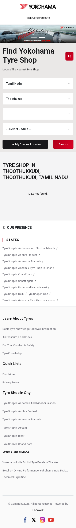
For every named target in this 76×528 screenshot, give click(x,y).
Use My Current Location (25, 144)
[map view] (69, 56)
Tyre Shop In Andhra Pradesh (20, 254)
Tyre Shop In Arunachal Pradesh (22, 261)
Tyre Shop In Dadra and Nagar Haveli (25, 287)
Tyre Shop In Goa (37, 294)
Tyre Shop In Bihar (41, 267)
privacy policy (11, 382)
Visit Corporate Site (38, 17)
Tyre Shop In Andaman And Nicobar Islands (29, 403)
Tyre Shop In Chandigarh (17, 274)
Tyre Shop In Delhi (13, 294)
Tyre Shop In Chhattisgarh (18, 280)
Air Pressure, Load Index (17, 337)
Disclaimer (9, 374)
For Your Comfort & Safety (18, 345)
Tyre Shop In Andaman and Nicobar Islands (29, 248)
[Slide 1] (34, 37)
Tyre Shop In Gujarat (15, 300)
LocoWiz (38, 510)
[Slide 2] (42, 37)
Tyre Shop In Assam (15, 267)
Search (63, 144)
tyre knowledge (12, 353)
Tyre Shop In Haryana (43, 300)
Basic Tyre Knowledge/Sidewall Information (29, 328)
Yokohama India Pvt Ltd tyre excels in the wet (30, 462)
